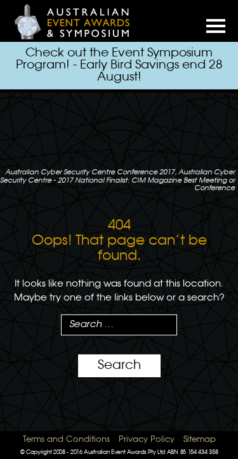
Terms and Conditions (66, 440)
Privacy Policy (147, 440)
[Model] (79, 21)
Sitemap (199, 440)
